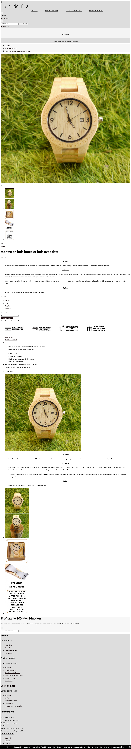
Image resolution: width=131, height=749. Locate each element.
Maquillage (8, 645)
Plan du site (8, 681)
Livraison (8, 667)
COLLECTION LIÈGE (96, 11)
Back (3, 246)
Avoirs (7, 698)
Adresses (8, 695)
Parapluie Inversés (11, 650)
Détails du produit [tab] (11, 340)
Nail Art (7, 648)
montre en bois (51, 11)
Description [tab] (9, 337)
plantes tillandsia (74, 11)
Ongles (34, 11)
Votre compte (8, 686)
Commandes (9, 703)
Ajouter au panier (7, 318)
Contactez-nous (10, 678)
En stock (4, 371)
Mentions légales (10, 670)
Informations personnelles (13, 706)
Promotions (8, 653)
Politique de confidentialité (14, 675)
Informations (7, 734)
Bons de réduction (11, 700)
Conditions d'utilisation (12, 673)
